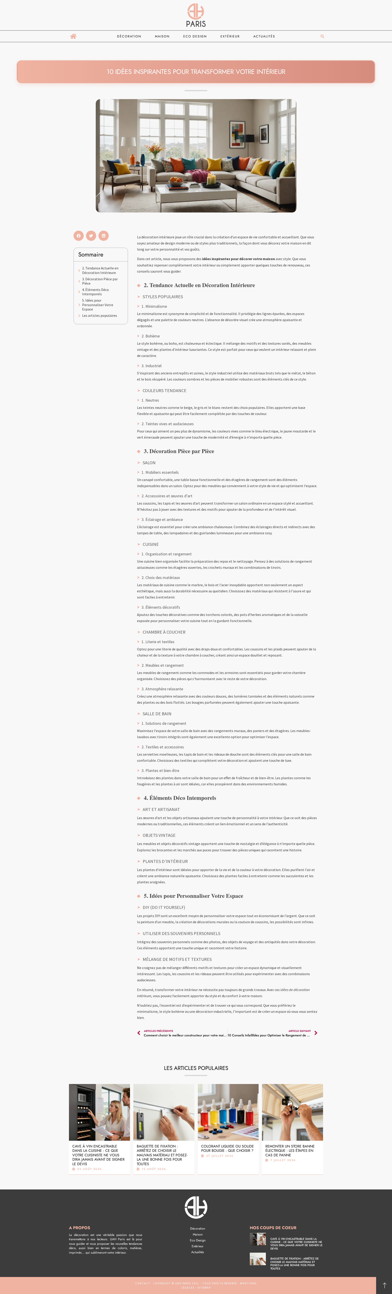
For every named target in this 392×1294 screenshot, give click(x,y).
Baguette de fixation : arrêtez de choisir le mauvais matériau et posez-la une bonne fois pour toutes (162, 1155)
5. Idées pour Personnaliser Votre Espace (97, 304)
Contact (142, 1283)
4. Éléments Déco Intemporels (95, 292)
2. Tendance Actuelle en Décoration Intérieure (100, 270)
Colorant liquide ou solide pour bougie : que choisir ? (227, 1148)
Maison (162, 36)
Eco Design (195, 36)
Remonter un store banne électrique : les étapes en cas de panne (290, 1151)
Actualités (264, 36)
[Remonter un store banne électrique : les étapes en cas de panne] (292, 1112)
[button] (322, 36)
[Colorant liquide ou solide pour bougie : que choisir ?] (228, 1112)
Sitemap (204, 1287)
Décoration (129, 36)
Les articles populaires (99, 315)
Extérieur (230, 36)
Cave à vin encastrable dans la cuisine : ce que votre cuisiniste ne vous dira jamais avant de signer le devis (98, 1155)
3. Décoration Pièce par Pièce (100, 281)
